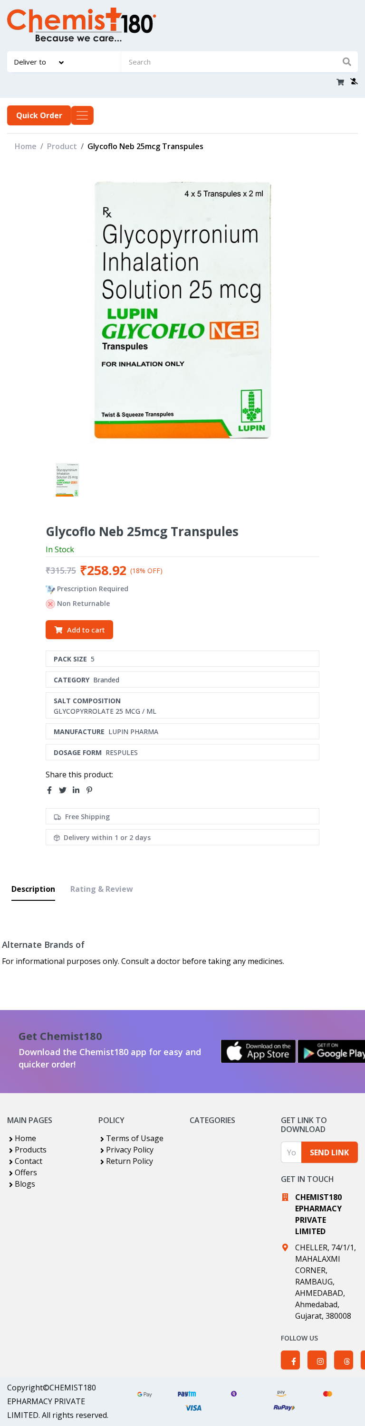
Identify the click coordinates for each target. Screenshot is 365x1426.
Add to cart (86, 629)
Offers (26, 1172)
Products (31, 1149)
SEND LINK (329, 1152)
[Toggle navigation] (82, 115)
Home (26, 146)
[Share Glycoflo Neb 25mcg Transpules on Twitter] (65, 790)
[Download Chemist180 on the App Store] (259, 1051)
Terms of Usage (134, 1138)
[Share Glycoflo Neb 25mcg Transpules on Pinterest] (92, 790)
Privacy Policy (130, 1149)
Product (62, 146)
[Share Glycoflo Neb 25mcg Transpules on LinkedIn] (79, 790)
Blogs (25, 1184)
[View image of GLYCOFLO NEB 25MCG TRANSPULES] (67, 479)
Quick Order (39, 115)
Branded (106, 679)
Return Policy (129, 1161)
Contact (28, 1161)
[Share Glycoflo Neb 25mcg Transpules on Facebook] (52, 790)
